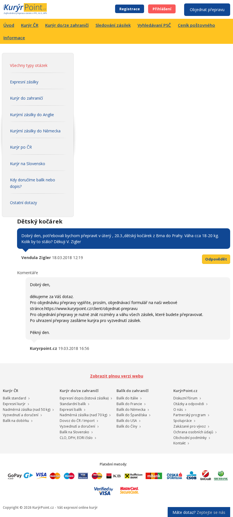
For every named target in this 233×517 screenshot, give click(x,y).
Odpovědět (216, 259)
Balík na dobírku (16, 420)
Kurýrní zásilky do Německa (35, 131)
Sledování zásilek (113, 25)
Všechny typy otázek (28, 65)
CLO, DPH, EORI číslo (76, 437)
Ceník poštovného (196, 25)
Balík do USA (126, 420)
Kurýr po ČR (21, 147)
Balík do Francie (129, 403)
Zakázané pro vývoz (189, 426)
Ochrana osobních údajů (193, 432)
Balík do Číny (126, 426)
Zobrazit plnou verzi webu (116, 376)
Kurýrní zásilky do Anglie (32, 114)
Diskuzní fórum (185, 398)
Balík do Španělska (131, 415)
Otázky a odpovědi (188, 403)
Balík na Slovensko (74, 432)
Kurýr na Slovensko (27, 163)
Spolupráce (182, 420)
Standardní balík (73, 403)
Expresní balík (71, 409)
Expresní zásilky (24, 82)
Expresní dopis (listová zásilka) (84, 398)
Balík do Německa (130, 409)
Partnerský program (189, 415)
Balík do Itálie (127, 398)
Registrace (129, 8)
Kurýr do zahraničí (26, 98)
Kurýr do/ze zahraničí (67, 25)
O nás (178, 409)
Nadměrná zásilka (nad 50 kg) (26, 409)
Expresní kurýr (14, 403)
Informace (14, 37)
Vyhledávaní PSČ (154, 25)
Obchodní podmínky (190, 437)
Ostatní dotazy (23, 202)
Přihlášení (162, 8)
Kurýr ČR (29, 25)
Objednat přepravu (207, 9)
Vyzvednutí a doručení (20, 415)
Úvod (8, 25)
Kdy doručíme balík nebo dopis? (32, 183)
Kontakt (179, 443)
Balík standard (14, 398)
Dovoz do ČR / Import (77, 420)
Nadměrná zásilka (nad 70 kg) (83, 415)
